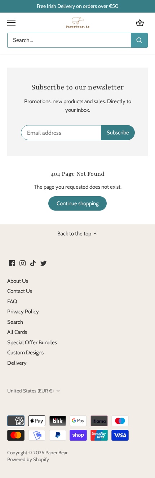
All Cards (17, 332)
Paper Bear (56, 452)
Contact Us (19, 291)
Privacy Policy (23, 311)
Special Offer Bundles (32, 342)
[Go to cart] (140, 23)
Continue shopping (77, 203)
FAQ (12, 301)
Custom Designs (25, 352)
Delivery (17, 363)
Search (15, 322)
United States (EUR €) (30, 391)
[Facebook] (12, 263)
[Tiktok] (33, 263)
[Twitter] (43, 263)
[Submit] (139, 40)
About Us (17, 281)
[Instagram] (22, 263)
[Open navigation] (11, 23)
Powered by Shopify (28, 459)
